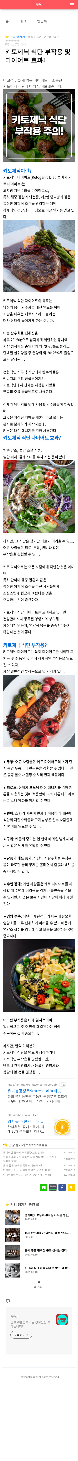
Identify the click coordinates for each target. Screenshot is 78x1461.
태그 (23, 21)
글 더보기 (39, 1286)
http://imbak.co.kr (18, 1115)
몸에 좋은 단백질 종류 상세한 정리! (22, 1165)
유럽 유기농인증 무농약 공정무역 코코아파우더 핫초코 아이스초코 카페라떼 (37, 1099)
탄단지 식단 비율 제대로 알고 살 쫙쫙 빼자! (27, 1170)
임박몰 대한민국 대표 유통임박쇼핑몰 (25, 1121)
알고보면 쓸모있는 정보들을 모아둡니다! (30, 1324)
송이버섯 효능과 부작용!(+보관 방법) (23, 1152)
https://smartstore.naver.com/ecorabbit (32, 1084)
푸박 (39, 5)
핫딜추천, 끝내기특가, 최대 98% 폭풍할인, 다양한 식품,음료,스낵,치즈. (25, 1129)
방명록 (42, 21)
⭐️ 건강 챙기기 (15, 37)
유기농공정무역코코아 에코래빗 (34, 1091)
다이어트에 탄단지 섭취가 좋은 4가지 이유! (27, 1174)
